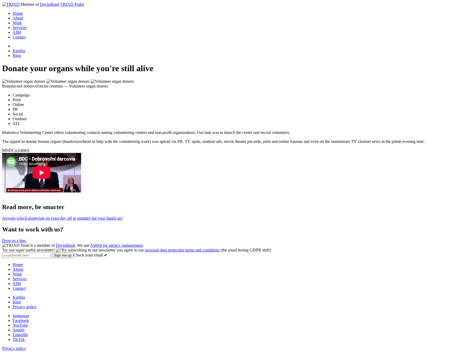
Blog (17, 55)
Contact (19, 37)
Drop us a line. (14, 240)
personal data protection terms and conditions (182, 250)
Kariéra (19, 51)
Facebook (21, 320)
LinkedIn (20, 334)
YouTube (20, 325)
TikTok (19, 339)
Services (20, 27)
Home (18, 13)
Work (17, 23)
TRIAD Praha (72, 4)
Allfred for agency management (116, 245)
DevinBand (49, 4)
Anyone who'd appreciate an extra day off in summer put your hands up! (62, 218)
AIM (17, 32)
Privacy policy (25, 306)
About (18, 18)
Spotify (19, 330)
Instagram (21, 315)
